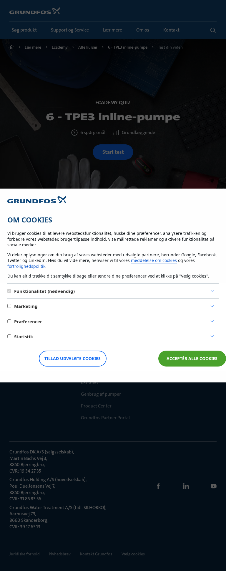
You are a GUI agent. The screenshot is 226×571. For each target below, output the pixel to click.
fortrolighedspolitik (26, 266)
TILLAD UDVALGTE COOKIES (72, 358)
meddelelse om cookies (154, 260)
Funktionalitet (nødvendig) (44, 291)
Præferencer (28, 321)
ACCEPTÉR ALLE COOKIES (192, 358)
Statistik (23, 336)
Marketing (26, 306)
